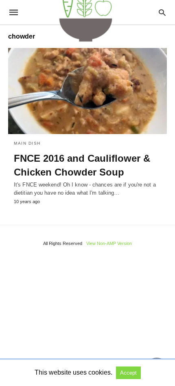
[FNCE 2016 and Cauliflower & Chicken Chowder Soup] (87, 91)
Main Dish (27, 143)
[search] (162, 12)
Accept (128, 373)
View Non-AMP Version (109, 243)
